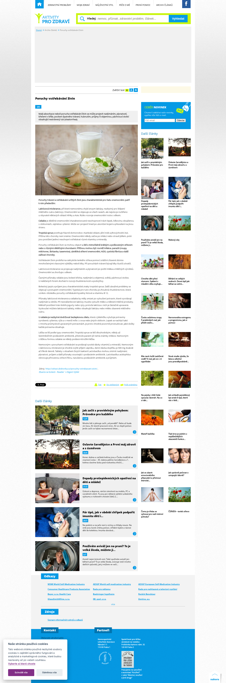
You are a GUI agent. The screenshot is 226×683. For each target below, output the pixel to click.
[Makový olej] (179, 227)
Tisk (99, 385)
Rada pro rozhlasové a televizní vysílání (157, 589)
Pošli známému (130, 385)
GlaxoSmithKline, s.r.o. (59, 599)
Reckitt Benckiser (146, 594)
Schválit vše (21, 672)
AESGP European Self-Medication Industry (159, 584)
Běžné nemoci (52, 18)
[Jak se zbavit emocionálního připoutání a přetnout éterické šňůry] (152, 459)
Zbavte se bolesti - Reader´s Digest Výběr (59, 371)
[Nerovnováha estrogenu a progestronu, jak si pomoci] (179, 304)
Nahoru (215, 676)
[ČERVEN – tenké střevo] (179, 498)
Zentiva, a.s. (144, 599)
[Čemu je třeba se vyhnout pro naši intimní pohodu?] (152, 498)
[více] (57, 434)
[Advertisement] (113, 57)
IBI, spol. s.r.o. (99, 599)
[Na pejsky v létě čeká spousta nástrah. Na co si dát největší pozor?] (152, 382)
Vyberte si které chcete (21, 663)
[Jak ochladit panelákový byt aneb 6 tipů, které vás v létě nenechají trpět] (179, 382)
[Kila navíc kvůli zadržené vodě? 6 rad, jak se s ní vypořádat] (152, 343)
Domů (39, 30)
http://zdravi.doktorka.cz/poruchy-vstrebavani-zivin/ (71, 368)
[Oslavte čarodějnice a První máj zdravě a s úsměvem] (179, 149)
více (135, 432)
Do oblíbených (113, 385)
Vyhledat (178, 18)
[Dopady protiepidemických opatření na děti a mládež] (152, 188)
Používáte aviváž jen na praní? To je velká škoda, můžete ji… (107, 548)
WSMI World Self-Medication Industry (66, 584)
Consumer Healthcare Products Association (69, 589)
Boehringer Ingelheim (103, 594)
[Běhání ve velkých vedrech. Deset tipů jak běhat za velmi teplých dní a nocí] (179, 265)
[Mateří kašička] (152, 421)
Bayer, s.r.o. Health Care (59, 594)
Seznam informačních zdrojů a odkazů (65, 619)
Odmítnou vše (49, 672)
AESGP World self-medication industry (112, 584)
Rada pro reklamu (102, 589)
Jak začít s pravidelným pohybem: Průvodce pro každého (106, 412)
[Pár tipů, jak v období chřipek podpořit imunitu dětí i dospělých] (179, 188)
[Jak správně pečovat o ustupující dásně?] (179, 459)
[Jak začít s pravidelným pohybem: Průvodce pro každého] (152, 149)
